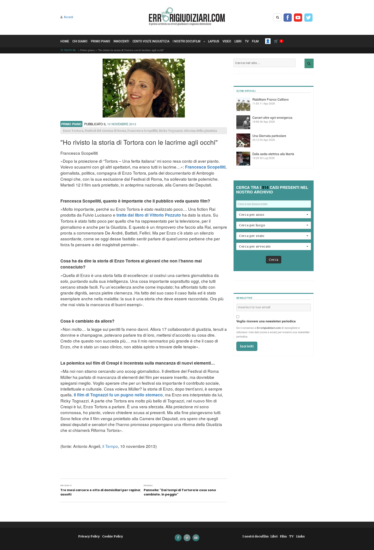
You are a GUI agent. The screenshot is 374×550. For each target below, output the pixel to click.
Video (226, 41)
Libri (238, 41)
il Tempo (110, 446)
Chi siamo (79, 41)
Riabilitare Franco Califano (270, 99)
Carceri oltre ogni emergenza (272, 117)
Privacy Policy (89, 536)
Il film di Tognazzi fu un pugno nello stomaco (118, 395)
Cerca (273, 260)
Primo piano (100, 41)
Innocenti (121, 41)
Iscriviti (247, 346)
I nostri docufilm (186, 41)
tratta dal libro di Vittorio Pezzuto (148, 215)
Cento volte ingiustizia (150, 41)
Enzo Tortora (73, 131)
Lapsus (213, 41)
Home (64, 41)
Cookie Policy (112, 536)
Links (300, 536)
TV (247, 41)
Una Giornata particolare (269, 135)
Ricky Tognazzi (170, 131)
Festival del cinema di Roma (105, 131)
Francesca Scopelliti (142, 131)
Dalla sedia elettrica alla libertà (273, 154)
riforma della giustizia (200, 131)
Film (255, 41)
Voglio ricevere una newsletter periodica (266, 321)
